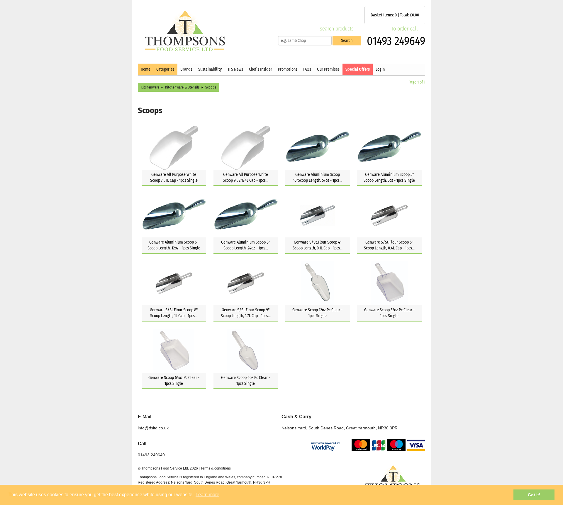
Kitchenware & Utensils (182, 87)
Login (380, 69)
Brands (186, 69)
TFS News (235, 69)
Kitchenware (150, 87)
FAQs (307, 69)
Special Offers (357, 69)
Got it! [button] (534, 494)
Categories (165, 69)
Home (145, 69)
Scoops (210, 87)
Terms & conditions (216, 468)
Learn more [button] (207, 494)
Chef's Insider (260, 69)
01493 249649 (396, 41)
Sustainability (210, 69)
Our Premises (328, 69)
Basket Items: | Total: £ (395, 15)
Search (346, 40)
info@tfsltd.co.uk (153, 428)
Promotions (287, 69)
